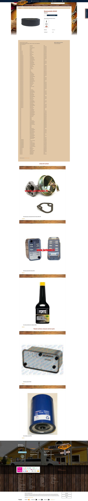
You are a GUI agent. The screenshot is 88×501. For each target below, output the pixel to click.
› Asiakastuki (59, 469)
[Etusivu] (32, 5)
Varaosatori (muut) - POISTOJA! (21, 489)
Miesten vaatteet (42, 478)
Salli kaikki (66, 493)
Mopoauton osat (45, 5)
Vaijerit (30, 484)
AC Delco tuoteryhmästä (57, 43)
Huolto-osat (30, 478)
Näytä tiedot (52, 499)
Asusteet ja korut (42, 484)
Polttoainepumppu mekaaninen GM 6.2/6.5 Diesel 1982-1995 (32, 216)
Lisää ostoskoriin (52, 15)
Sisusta (19, 482)
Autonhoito (19, 478)
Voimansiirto (30, 485)
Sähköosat (19, 483)
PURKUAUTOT (19, 490)
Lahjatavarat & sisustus (65, 5)
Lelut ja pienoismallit (53, 478)
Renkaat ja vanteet (20, 481)
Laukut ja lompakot (42, 481)
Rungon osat (30, 482)
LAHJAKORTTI (19, 491)
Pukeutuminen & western (54, 5)
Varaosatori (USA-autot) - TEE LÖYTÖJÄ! (21, 488)
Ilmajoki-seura (52, 483)
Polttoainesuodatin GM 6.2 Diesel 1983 (29, 270)
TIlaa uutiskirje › (22, 452)
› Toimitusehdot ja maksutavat (62, 470)
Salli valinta (66, 495)
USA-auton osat (37, 5)
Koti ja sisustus (41, 482)
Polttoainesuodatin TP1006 (27, 381)
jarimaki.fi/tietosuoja (30, 497)
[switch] (36, 499)
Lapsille (41, 483)
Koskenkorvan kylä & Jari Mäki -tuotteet (54, 482)
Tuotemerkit (41, 477)
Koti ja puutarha (53, 477)
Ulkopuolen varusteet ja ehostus (21, 485)
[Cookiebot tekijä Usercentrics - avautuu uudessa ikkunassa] (20, 499)
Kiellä (66, 497)
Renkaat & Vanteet (31, 481)
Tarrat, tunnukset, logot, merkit (21, 484)
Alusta (18, 477)
